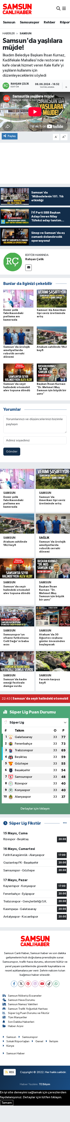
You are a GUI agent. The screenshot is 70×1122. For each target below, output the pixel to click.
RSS (11, 1072)
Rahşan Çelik (34, 259)
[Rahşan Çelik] (12, 261)
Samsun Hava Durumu (21, 1000)
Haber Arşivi (15, 1026)
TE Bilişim (44, 1084)
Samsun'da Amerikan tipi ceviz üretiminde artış (51, 313)
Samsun (9, 22)
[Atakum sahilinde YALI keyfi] (52, 335)
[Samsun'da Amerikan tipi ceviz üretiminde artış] (52, 298)
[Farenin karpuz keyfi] (53, 661)
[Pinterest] (28, 984)
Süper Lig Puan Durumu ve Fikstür (28, 1013)
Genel (39, 1041)
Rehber (49, 22)
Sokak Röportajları (17, 1041)
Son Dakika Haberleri (21, 1021)
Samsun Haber (15, 1053)
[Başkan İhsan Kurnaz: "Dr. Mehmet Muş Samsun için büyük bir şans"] (52, 372)
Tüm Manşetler (17, 1017)
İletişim (53, 1041)
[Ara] (58, 8)
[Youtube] (42, 984)
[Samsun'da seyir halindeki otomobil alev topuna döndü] (18, 372)
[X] (21, 984)
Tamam (6, 1102)
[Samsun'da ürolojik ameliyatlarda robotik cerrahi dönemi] (18, 335)
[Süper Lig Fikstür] (65, 823)
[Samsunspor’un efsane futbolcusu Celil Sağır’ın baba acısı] (17, 616)
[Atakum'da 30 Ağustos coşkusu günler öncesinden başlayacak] (53, 616)
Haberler (9, 33)
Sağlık (44, 537)
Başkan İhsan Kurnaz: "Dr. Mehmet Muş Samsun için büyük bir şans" (51, 593)
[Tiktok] (49, 984)
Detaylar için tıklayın (35, 808)
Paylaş (12, 136)
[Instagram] (35, 984)
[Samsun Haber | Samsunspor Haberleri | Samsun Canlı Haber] (17, 9)
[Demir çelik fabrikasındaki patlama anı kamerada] (18, 298)
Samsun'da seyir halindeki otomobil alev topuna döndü (16, 387)
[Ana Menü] (64, 8)
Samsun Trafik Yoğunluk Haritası (28, 1008)
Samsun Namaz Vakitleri (23, 1004)
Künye (10, 1045)
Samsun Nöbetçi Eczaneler (25, 995)
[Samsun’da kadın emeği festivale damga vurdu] (17, 661)
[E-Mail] (28, 267)
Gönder (12, 451)
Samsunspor (29, 22)
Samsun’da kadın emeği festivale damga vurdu (15, 682)
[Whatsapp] (56, 984)
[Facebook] (14, 984)
